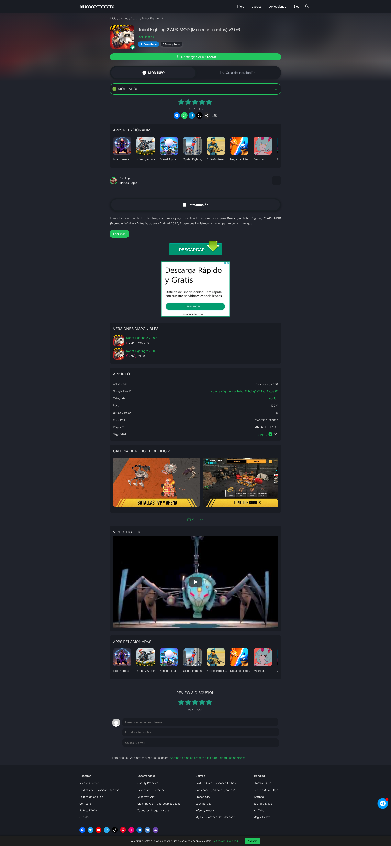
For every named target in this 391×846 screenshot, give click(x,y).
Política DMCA (88, 810)
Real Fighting (145, 36)
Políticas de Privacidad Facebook (100, 790)
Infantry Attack (205, 810)
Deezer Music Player (266, 790)
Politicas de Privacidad (225, 840)
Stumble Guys (262, 783)
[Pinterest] (123, 830)
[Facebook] (82, 830)
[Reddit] (155, 830)
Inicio (240, 6)
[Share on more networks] (207, 115)
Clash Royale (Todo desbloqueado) (159, 803)
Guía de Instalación (238, 72)
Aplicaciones (277, 6)
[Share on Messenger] (177, 115)
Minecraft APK (146, 796)
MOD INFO (153, 73)
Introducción (195, 204)
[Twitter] (90, 830)
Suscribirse (150, 44)
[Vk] (147, 830)
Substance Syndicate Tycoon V (215, 790)
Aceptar (252, 840)
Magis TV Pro (262, 817)
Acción (273, 398)
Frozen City (203, 796)
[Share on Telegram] (192, 115)
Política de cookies (91, 796)
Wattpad (259, 796)
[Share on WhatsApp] (184, 115)
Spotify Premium (147, 783)
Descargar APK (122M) (195, 57)
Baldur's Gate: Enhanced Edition (216, 783)
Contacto (85, 803)
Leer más (119, 234)
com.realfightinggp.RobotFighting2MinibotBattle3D (244, 391)
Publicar (268, 751)
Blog (297, 6)
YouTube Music (263, 803)
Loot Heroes (203, 803)
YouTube (259, 810)
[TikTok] (115, 830)
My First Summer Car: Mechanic (215, 817)
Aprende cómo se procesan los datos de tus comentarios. (208, 757)
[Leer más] (195, 234)
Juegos (256, 6)
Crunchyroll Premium (150, 790)
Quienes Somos (89, 783)
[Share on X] (199, 115)
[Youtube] (98, 830)
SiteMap (84, 817)
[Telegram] (107, 830)
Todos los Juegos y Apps (153, 810)
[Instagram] (131, 830)
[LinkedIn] (139, 830)
